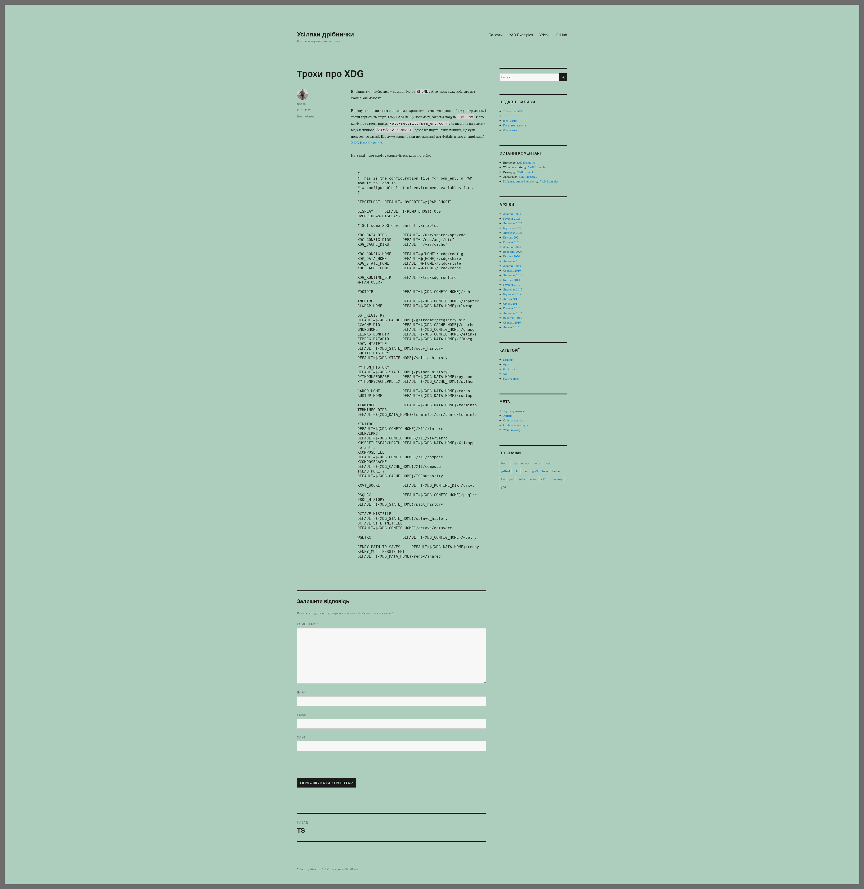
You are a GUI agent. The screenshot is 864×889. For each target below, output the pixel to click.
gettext (505, 471)
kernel (556, 471)
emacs (525, 463)
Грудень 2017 (511, 285)
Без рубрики (305, 116)
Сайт (301, 737)
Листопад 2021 (512, 233)
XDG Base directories (366, 142)
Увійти (507, 416)
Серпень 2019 (512, 270)
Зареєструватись (513, 411)
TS (504, 116)
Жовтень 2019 (512, 266)
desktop (508, 360)
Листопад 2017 (512, 289)
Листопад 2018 (512, 275)
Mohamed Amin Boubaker (519, 181)
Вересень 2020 (512, 252)
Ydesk (544, 34)
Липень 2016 (511, 327)
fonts (537, 463)
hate (545, 471)
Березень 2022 (512, 228)
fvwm (548, 463)
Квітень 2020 (511, 256)
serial (522, 479)
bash (504, 463)
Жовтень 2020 (512, 247)
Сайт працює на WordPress (341, 869)
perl (511, 479)
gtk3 (535, 471)
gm (526, 471)
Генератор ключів (514, 125)
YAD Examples (521, 34)
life (503, 479)
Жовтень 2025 (512, 214)
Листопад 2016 (512, 313)
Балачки (496, 34)
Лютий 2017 (511, 299)
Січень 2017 (511, 304)
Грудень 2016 (511, 308)
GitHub (561, 34)
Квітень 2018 (511, 280)
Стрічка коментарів (515, 425)
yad (503, 487)
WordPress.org (511, 430)
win (505, 374)
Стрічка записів (513, 420)
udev (533, 479)
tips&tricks (510, 369)
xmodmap (556, 479)
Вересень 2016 (512, 318)
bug (514, 463)
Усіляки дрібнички (325, 33)
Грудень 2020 (511, 242)
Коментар (307, 624)
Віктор (301, 103)
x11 (543, 479)
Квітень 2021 (511, 237)
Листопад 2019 (512, 261)
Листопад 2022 (512, 223)
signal (507, 364)
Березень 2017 (512, 294)
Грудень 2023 (511, 218)
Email (303, 715)
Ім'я (302, 692)
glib (517, 471)
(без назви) (510, 121)
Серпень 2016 (512, 322)
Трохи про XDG (513, 111)
